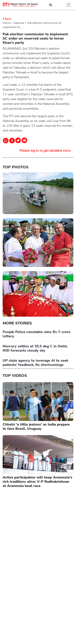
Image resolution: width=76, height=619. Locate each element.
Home (6, 23)
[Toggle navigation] (68, 4)
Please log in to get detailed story (45, 150)
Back (8, 18)
